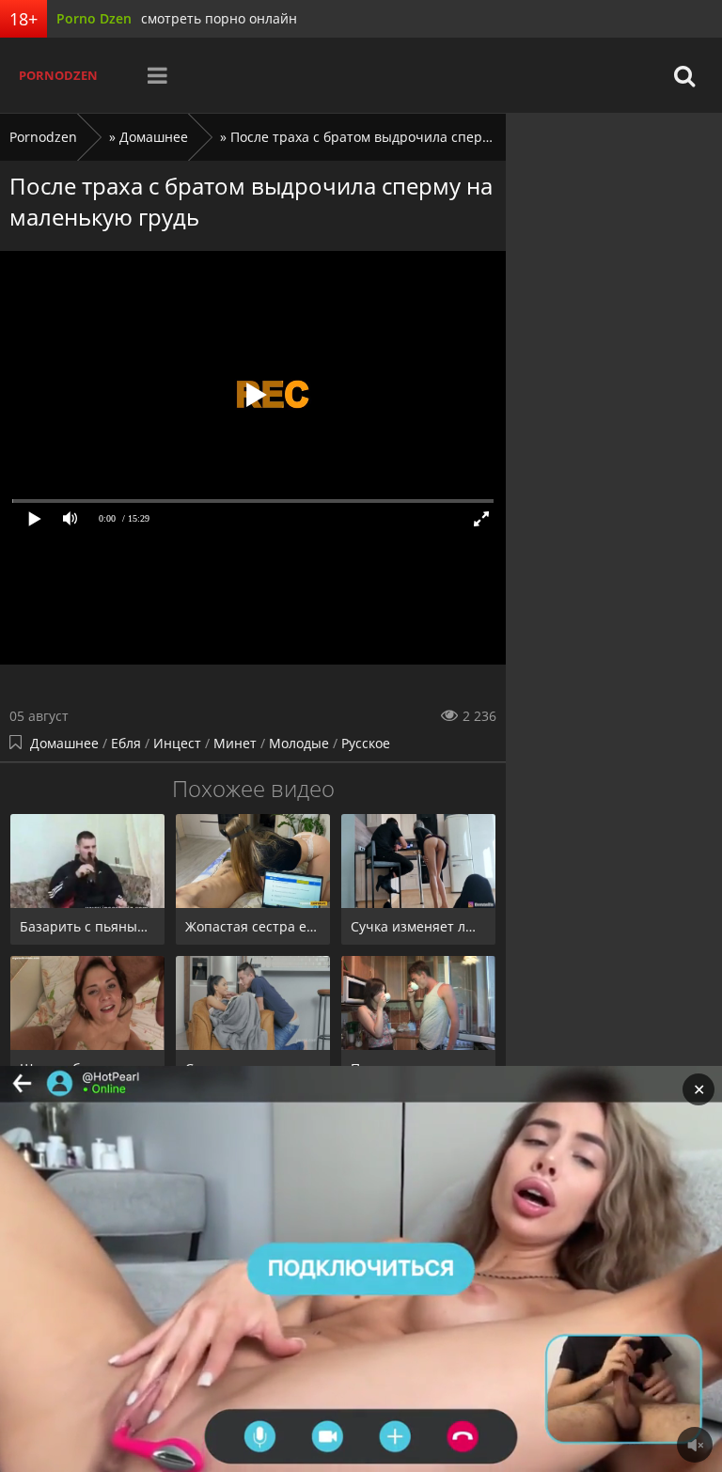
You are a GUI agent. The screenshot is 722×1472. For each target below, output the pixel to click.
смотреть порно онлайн (219, 18)
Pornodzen (58, 75)
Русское (365, 743)
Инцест (177, 743)
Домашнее (64, 743)
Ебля (126, 743)
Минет (235, 743)
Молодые (299, 743)
